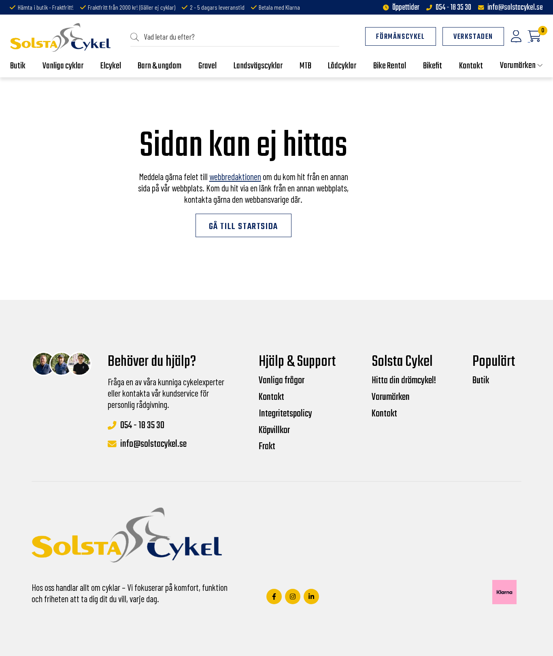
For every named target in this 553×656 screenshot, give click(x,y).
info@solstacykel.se (515, 8)
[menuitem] (234, 37)
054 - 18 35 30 (453, 8)
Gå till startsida (243, 226)
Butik (480, 381)
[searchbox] (238, 36)
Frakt (267, 446)
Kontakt (271, 397)
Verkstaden (473, 37)
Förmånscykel (400, 37)
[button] (137, 36)
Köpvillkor (274, 430)
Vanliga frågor (281, 381)
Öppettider (405, 8)
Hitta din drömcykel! (404, 381)
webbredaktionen (235, 176)
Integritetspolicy (285, 414)
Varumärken (391, 397)
